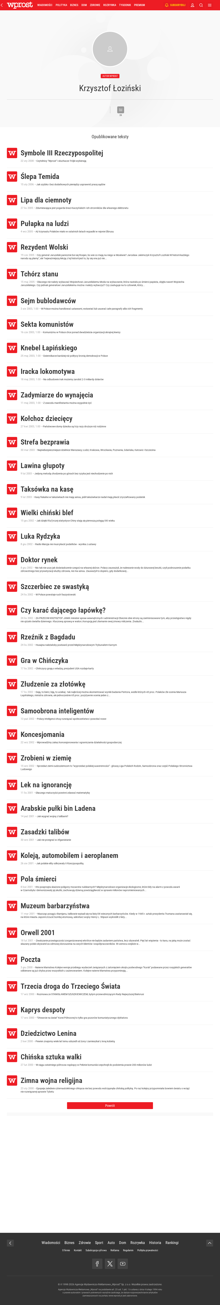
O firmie (66, 1250)
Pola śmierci (38, 879)
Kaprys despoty (43, 1010)
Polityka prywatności (147, 1250)
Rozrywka (109, 5)
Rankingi (172, 1243)
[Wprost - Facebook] (97, 1264)
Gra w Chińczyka (44, 660)
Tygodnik (125, 5)
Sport (99, 1243)
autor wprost (110, 76)
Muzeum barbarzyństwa (55, 906)
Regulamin (128, 1250)
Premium (139, 5)
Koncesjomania (42, 734)
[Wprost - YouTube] (123, 1264)
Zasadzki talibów (45, 832)
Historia (155, 1243)
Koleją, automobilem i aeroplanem (69, 855)
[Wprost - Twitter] (110, 1264)
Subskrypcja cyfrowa (96, 1250)
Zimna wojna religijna (51, 1080)
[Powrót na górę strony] (209, 1243)
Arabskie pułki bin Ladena (58, 808)
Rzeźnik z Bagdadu (48, 637)
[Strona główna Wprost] (20, 5)
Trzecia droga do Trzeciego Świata (70, 986)
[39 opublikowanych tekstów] (120, 109)
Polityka (61, 5)
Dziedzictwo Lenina (48, 1033)
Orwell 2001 (38, 932)
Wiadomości (44, 5)
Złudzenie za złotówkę (53, 684)
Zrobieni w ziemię (46, 758)
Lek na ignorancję (46, 785)
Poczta (31, 959)
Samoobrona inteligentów (57, 711)
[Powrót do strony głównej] (10, 1243)
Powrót (110, 1106)
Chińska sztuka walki (51, 1057)
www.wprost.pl (115, 1296)
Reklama (115, 1250)
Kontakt (78, 1250)
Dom (84, 5)
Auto (111, 1243)
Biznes (74, 5)
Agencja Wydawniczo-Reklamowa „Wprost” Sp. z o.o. (103, 1284)
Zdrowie (95, 5)
